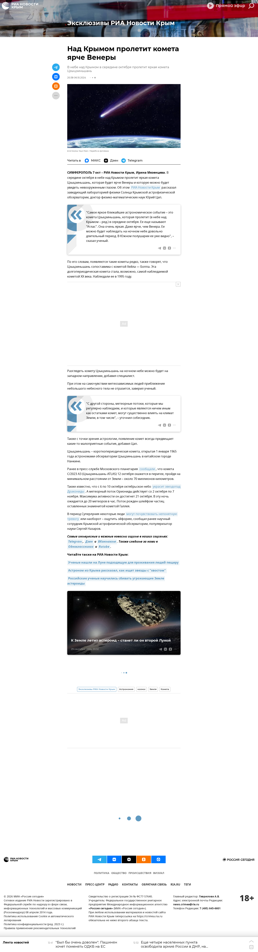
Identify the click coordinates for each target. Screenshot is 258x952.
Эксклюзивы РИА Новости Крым (96, 689)
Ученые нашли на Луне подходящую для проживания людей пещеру (123, 562)
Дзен (89, 541)
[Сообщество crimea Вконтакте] (114, 859)
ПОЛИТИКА (101, 873)
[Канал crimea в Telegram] (99, 859)
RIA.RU (175, 885)
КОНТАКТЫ (130, 885)
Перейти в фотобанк (99, 151)
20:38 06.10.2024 (76, 77)
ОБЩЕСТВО (119, 873)
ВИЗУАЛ (158, 873)
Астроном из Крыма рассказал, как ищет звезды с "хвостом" (117, 570)
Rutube (104, 546)
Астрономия (126, 689)
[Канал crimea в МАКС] (158, 859)
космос (141, 689)
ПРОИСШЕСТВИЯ (139, 873)
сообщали (147, 469)
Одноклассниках (80, 546)
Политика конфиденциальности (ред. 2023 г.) (33, 924)
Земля (153, 689)
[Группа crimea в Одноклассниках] (144, 859)
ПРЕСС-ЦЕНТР (94, 885)
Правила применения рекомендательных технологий (40, 928)
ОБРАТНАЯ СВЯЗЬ (154, 885)
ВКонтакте (107, 541)
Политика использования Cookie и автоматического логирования (39, 918)
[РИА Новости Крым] (20, 5)
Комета (165, 689)
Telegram (75, 541)
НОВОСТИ (74, 885)
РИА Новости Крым (145, 187)
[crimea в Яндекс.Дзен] (129, 859)
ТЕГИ (187, 885)
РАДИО (113, 885)
